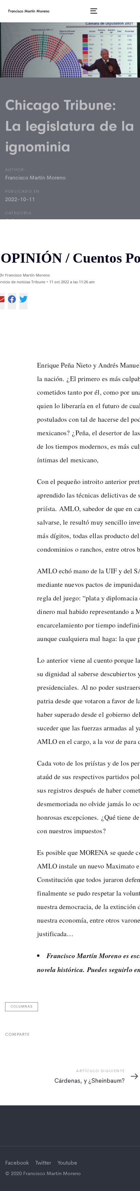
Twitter (43, 1163)
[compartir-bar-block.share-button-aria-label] (12, 301)
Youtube (67, 1163)
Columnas (22, 1006)
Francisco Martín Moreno (35, 178)
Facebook (17, 1163)
